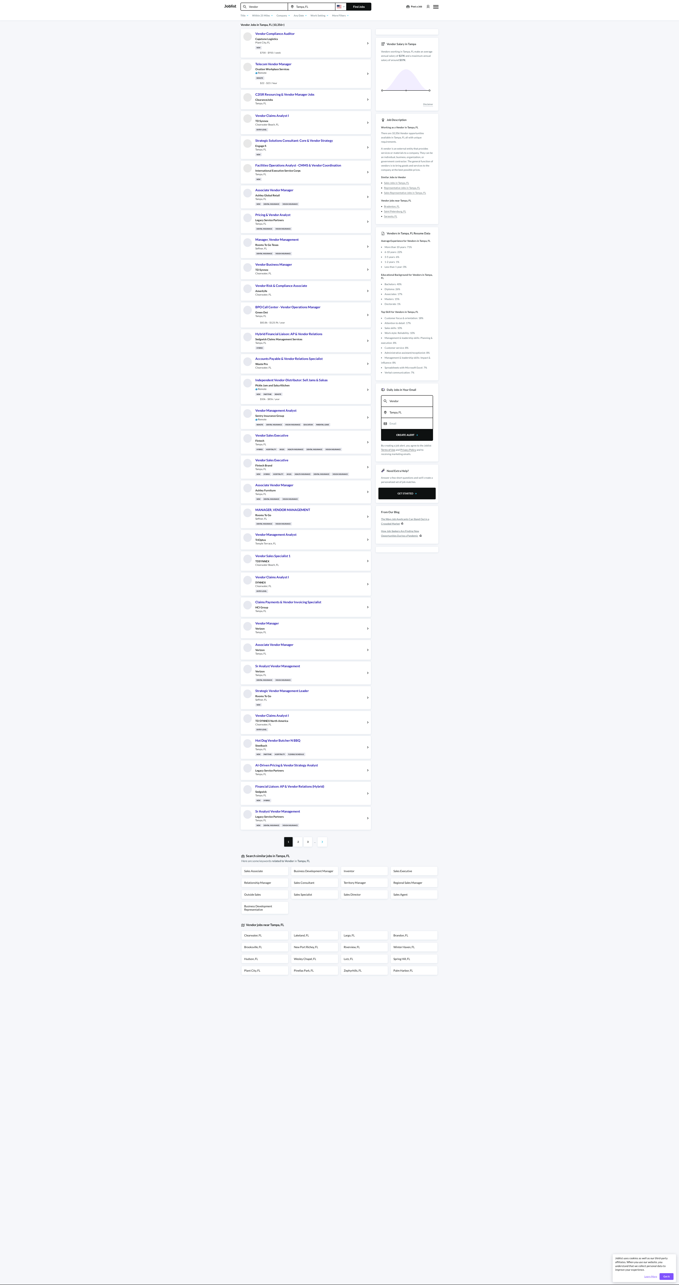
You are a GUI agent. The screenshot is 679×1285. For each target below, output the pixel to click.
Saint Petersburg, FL (395, 211)
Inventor (349, 871)
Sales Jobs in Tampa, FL (396, 182)
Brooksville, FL (253, 947)
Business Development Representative (258, 907)
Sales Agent (400, 894)
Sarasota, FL (390, 216)
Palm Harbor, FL (403, 970)
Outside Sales (252, 894)
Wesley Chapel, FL (305, 958)
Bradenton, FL (391, 206)
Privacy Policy (408, 449)
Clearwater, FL (253, 935)
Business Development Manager (313, 871)
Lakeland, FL (301, 935)
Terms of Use (388, 449)
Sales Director (352, 894)
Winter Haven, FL (404, 947)
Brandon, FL (400, 935)
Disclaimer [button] (428, 104)
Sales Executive (402, 871)
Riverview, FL (352, 947)
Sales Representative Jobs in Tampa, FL (405, 192)
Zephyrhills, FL (353, 970)
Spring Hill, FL (401, 958)
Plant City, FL (252, 970)
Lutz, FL (348, 958)
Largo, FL (349, 935)
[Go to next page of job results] (322, 842)
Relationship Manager (257, 882)
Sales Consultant (304, 882)
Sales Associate (253, 871)
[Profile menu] (428, 6)
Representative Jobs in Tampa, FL (402, 187)
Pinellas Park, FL (304, 970)
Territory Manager (355, 882)
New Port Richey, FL (306, 947)
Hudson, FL (251, 958)
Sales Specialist (303, 894)
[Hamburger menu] (436, 6)
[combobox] (264, 7)
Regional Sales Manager (407, 882)
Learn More (650, 1276)
